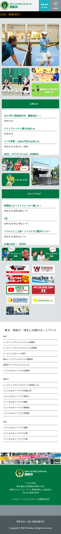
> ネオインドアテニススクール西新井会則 (30, 499)
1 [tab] (24, 62)
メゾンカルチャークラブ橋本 (15, 402)
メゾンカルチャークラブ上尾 (15, 433)
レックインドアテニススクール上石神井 (20, 348)
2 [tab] (28, 62)
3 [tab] (32, 62)
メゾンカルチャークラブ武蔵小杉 (17, 390)
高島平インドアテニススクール (16, 365)
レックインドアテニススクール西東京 (19, 342)
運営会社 (20, 521)
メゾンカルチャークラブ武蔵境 (16, 370)
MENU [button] (55, 8)
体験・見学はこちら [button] (44, 6)
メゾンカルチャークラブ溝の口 (16, 396)
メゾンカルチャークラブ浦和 (15, 427)
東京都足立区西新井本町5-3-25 (30, 486)
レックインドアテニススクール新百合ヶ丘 (21, 385)
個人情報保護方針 (36, 521)
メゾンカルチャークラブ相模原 (16, 407)
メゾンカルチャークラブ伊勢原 (16, 413)
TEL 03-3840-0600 (30, 493)
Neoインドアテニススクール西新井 (18, 359)
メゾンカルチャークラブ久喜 (15, 439)
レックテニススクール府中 (14, 353)
